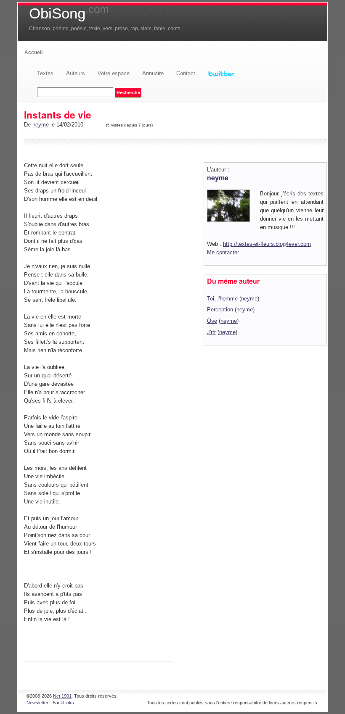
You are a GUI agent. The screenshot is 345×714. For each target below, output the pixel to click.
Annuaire (153, 73)
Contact (185, 73)
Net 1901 (62, 695)
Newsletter (37, 702)
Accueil (33, 52)
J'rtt (211, 332)
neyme (40, 124)
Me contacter (223, 252)
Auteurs (75, 73)
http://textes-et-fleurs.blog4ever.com (267, 244)
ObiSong (69, 13)
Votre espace (114, 73)
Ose (212, 321)
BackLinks (63, 702)
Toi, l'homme (222, 298)
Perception (220, 309)
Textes (45, 73)
